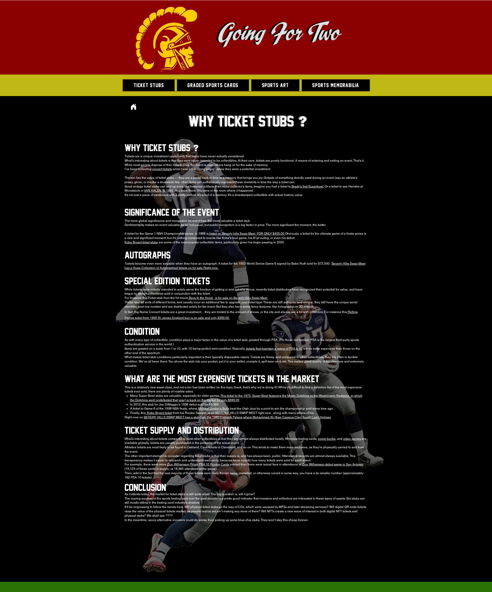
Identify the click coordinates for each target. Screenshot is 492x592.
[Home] (133, 106)
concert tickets (162, 169)
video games (352, 439)
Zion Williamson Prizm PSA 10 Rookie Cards (198, 464)
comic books (326, 439)
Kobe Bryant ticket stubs (141, 242)
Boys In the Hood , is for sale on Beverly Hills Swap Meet (228, 298)
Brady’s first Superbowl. (307, 186)
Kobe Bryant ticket (159, 413)
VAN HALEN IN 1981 (158, 190)
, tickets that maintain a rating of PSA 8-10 (273, 348)
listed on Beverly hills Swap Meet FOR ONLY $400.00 (247, 233)
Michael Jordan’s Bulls (213, 408)
